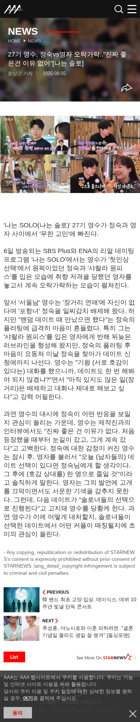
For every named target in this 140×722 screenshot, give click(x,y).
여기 (28, 698)
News (34, 41)
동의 (18, 713)
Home (14, 41)
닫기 (132, 713)
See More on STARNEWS (106, 657)
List (14, 657)
